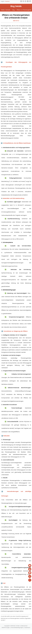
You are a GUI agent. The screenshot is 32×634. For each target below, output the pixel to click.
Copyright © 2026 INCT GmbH (11, 626)
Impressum (27, 627)
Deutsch (7, 1)
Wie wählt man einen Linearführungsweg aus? (16, 616)
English (2, 1)
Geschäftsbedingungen (17, 627)
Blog (13, 10)
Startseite (7, 10)
